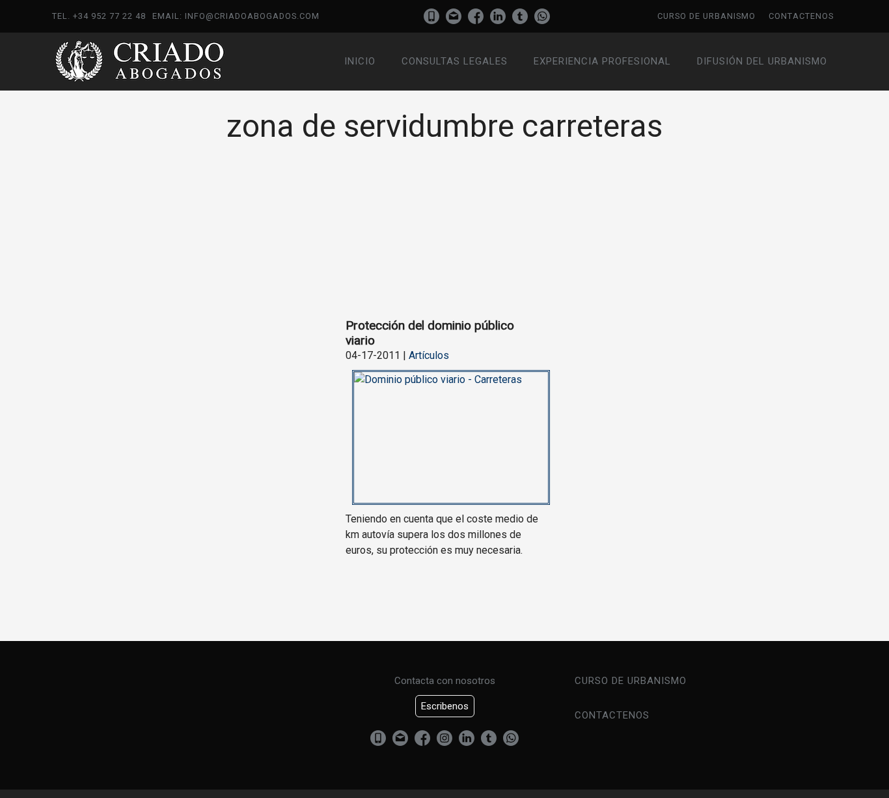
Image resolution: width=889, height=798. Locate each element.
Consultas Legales (455, 61)
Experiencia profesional (602, 61)
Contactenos (801, 16)
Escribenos (445, 706)
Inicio (360, 61)
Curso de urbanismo (706, 16)
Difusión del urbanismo (762, 61)
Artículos (429, 355)
